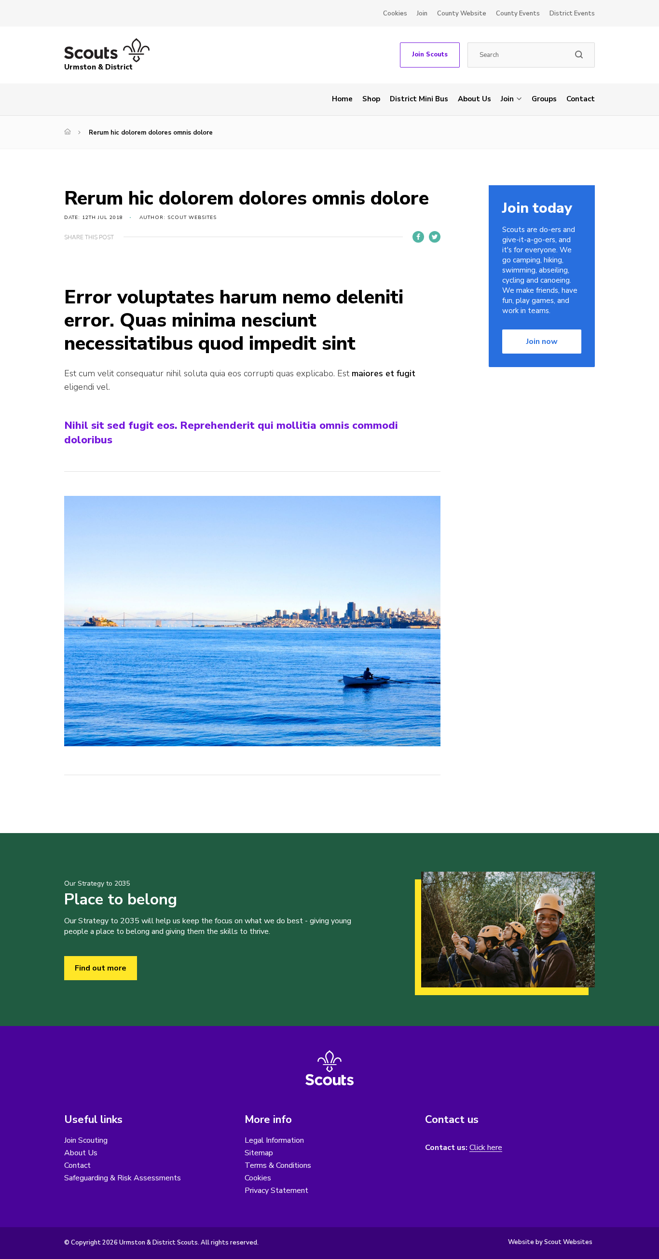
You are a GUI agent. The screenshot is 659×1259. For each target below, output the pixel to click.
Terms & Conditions (278, 1165)
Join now (542, 341)
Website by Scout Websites (550, 1242)
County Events (518, 13)
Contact (580, 99)
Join (422, 13)
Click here (485, 1148)
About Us (474, 99)
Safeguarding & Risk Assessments (122, 1178)
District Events (572, 13)
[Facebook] (418, 237)
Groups (544, 99)
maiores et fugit (383, 373)
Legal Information (274, 1140)
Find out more (100, 968)
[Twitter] (434, 237)
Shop (371, 99)
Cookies (395, 13)
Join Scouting (86, 1140)
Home (342, 99)
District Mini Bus (419, 99)
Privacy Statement (276, 1190)
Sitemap (259, 1153)
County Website (461, 13)
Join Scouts (430, 54)
